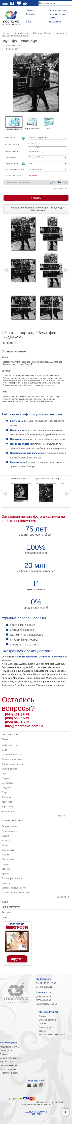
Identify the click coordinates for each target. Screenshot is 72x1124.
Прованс (6, 864)
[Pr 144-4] (52, 234)
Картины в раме (7, 1062)
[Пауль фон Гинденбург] (36, 82)
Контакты (30, 14)
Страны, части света (12, 759)
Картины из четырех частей (15, 892)
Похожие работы (20, 479)
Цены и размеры (57, 14)
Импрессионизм (10, 831)
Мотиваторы (8, 783)
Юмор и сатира (9, 769)
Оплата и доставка (58, 10)
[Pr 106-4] (52, 307)
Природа (6, 778)
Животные (7, 797)
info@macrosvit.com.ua (24, 726)
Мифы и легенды (10, 745)
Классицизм (8, 850)
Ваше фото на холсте (10, 1058)
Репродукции (6, 1050)
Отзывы (52, 18)
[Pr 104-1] (23, 270)
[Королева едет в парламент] (21, 493)
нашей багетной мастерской (25, 457)
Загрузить (16, 959)
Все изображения (8, 1065)
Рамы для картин (8, 1069)
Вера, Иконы (8, 806)
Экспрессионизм (10, 826)
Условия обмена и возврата (52, 1035)
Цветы (5, 773)
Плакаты (4, 1054)
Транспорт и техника (12, 754)
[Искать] (70, 3)
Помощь (29, 10)
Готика (5, 845)
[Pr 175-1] (23, 234)
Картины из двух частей (14, 888)
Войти (28, 21)
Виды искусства (11, 906)
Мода (4, 750)
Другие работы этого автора (47, 479)
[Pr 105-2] (23, 307)
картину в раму (55, 453)
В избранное (61, 189)
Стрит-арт (6, 883)
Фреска (5, 873)
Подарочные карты (9, 1073)
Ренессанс (7, 840)
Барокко (6, 869)
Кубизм (5, 836)
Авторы (6, 912)
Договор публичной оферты (49, 1102)
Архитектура (8, 811)
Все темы (61, 816)
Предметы (7, 787)
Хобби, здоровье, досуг (13, 764)
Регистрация (55, 21)
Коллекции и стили (12, 820)
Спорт (5, 792)
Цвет (4, 917)
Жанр (5, 901)
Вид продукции (10, 734)
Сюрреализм (8, 859)
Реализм (6, 854)
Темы (5, 739)
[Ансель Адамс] (46, 493)
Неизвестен (14, 46)
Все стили (61, 897)
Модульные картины (10, 1047)
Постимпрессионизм (12, 878)
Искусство (7, 802)
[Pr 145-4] (52, 270)
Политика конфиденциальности (36, 1104)
